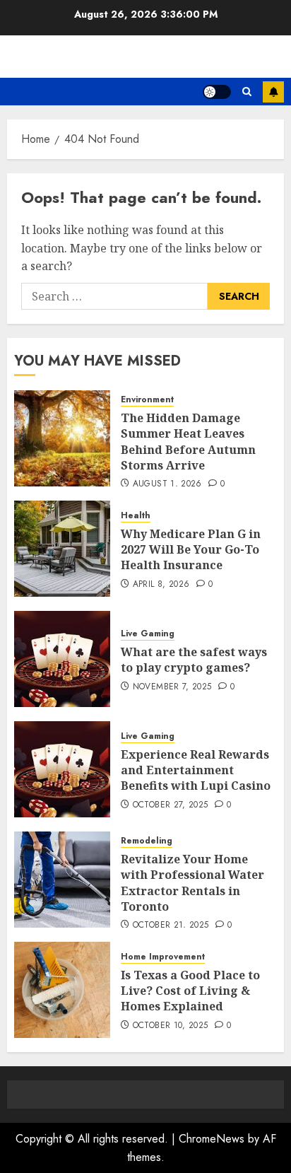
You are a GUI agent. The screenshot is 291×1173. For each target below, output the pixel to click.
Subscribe (273, 92)
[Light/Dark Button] (217, 92)
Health (135, 516)
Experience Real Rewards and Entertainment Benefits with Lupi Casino (196, 770)
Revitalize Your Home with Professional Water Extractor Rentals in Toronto (192, 882)
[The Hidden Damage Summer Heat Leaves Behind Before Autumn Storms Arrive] (62, 438)
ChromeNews (211, 1139)
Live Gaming (147, 634)
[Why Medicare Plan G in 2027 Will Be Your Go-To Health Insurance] (62, 549)
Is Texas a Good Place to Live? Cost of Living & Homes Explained (190, 991)
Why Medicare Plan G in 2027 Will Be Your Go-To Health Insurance (191, 549)
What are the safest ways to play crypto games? (194, 659)
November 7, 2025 (172, 687)
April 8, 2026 (161, 584)
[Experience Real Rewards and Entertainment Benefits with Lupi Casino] (62, 769)
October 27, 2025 (170, 805)
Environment (147, 400)
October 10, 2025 (170, 1026)
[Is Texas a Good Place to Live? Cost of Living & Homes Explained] (62, 990)
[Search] (247, 91)
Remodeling (146, 841)
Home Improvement (163, 957)
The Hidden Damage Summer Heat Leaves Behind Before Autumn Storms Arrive (188, 441)
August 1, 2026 (167, 484)
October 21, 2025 (171, 925)
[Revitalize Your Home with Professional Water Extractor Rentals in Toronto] (62, 879)
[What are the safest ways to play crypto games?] (62, 659)
